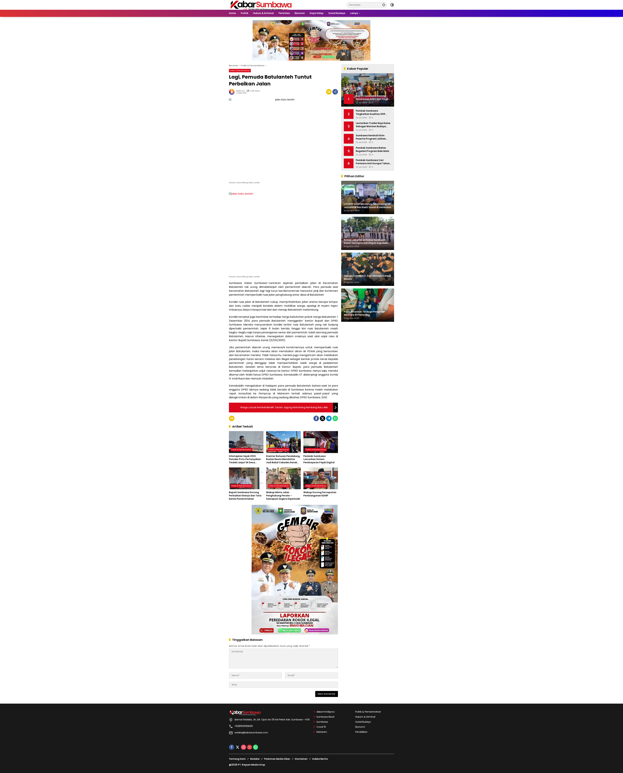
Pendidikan (361, 732)
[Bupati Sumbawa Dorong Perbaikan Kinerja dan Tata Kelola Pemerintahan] (246, 478)
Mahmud (240, 91)
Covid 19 (321, 726)
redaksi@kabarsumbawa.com (251, 732)
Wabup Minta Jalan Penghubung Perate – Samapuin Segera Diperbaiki (283, 495)
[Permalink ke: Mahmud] (232, 92)
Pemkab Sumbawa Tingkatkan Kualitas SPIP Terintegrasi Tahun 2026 (370, 112)
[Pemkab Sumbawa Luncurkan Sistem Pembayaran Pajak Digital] (320, 442)
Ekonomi (360, 726)
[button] (383, 4)
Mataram (322, 732)
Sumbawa (322, 721)
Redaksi (255, 758)
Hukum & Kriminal (365, 716)
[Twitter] (322, 418)
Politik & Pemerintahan (240, 70)
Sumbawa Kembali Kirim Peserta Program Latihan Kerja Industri (371, 137)
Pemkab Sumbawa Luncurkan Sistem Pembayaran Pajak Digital (319, 459)
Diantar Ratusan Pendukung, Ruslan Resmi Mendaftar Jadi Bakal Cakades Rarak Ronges (283, 459)
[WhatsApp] (335, 418)
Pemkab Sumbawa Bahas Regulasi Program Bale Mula (372, 149)
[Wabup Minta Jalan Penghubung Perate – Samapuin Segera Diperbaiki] (283, 478)
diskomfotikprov (326, 711)
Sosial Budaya (363, 721)
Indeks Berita (320, 758)
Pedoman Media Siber (277, 758)
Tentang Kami (237, 758)
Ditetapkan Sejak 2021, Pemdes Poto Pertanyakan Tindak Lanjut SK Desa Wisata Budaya (245, 459)
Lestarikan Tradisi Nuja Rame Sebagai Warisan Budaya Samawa (373, 125)
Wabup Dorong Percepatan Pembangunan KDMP (319, 494)
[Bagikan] (335, 92)
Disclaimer (301, 758)
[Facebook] (316, 418)
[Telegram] (329, 418)
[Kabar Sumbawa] (261, 4)
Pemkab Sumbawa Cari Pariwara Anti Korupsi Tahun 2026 (373, 162)
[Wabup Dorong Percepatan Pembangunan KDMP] (320, 478)
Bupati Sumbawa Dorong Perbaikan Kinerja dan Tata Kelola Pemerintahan (245, 495)
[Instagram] (243, 747)
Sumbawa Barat (326, 716)
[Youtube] (249, 747)
